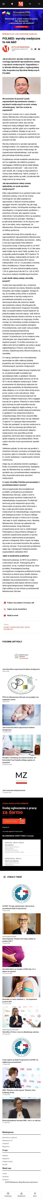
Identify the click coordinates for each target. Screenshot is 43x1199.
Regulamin (5, 827)
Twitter (4, 1173)
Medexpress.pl (8, 34)
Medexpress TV (7, 1140)
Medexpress (8, 1132)
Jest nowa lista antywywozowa (13, 790)
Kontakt (4, 1164)
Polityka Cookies (7, 1161)
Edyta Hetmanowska (20, 47)
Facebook (5, 1176)
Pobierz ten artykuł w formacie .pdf (20, 603)
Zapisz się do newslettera (17, 609)
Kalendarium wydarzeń (9, 1137)
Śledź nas (6, 1168)
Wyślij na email (12, 615)
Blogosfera (5, 1146)
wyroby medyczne (17, 627)
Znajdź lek (5, 1143)
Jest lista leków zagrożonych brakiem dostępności (21, 669)
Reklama (5, 1155)
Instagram (5, 1179)
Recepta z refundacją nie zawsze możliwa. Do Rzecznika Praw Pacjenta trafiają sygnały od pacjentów (19, 760)
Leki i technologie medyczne (26, 34)
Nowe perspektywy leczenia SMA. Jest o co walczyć (21, 1120)
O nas (5, 1150)
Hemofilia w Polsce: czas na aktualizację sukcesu (20, 1032)
